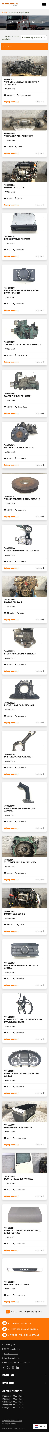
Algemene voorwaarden (12, 1420)
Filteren (24, 46)
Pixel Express (19, 1428)
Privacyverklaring (9, 1423)
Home (4, 12)
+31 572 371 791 (11, 1353)
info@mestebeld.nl (12, 1358)
